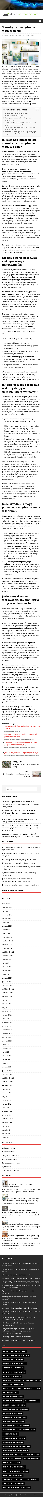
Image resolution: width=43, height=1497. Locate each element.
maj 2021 (5, 1052)
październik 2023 (8, 952)
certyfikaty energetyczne (13, 1368)
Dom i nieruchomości (10, 1152)
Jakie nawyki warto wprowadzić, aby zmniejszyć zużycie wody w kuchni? (20, 133)
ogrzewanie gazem (10, 1434)
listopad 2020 (7, 1074)
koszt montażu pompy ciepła (14, 1405)
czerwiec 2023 (7, 959)
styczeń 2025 (7, 937)
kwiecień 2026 (7, 915)
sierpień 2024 (7, 944)
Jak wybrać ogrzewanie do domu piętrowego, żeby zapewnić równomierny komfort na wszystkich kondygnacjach (21, 1238)
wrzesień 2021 (7, 1037)
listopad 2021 (7, 1030)
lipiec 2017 (6, 1126)
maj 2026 (5, 911)
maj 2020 (5, 1096)
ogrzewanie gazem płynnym (14, 1438)
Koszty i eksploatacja (9, 1159)
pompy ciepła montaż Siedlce (14, 1467)
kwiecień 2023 (7, 967)
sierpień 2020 (7, 1085)
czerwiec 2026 (7, 907)
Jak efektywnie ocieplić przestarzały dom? (16, 1275)
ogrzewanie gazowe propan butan (16, 1446)
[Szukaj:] (21, 789)
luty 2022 (5, 1019)
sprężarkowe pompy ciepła (13, 1479)
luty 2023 (5, 974)
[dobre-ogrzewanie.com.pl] (21, 9)
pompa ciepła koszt (31, 1459)
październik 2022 (8, 989)
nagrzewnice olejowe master (14, 1417)
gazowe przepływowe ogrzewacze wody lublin (21, 1389)
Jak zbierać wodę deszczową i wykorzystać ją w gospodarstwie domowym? (20, 124)
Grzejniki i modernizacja (10, 1155)
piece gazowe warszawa (30, 1455)
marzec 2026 (6, 918)
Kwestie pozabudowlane (11, 1163)
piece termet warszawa (12, 1459)
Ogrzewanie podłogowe (10, 1170)
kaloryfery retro (31, 1401)
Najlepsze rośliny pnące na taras (19, 1210)
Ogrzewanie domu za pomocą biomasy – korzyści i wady (21, 1278)
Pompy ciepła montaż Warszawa (15, 1471)
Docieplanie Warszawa (12, 1376)
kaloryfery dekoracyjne (12, 1401)
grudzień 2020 (7, 1070)
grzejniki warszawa (10, 1393)
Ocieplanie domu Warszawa (13, 1422)
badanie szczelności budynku (14, 1351)
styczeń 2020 (7, 1111)
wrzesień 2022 (7, 993)
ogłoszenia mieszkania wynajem (15, 1450)
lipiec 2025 (6, 933)
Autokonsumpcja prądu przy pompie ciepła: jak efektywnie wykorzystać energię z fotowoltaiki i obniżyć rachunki (19, 812)
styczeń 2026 (7, 926)
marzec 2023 (6, 970)
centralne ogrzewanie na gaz (14, 1364)
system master (31, 1479)
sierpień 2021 (7, 1041)
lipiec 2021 (6, 1045)
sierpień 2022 (7, 996)
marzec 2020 (6, 1104)
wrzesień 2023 (7, 956)
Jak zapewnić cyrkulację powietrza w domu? (23, 1224)
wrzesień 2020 (7, 1082)
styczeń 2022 (7, 1022)
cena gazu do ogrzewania (13, 1360)
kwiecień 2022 (7, 1011)
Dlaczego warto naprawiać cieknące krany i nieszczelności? (19, 119)
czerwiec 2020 (7, 1093)
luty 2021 (5, 1063)
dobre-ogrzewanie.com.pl (25, 35)
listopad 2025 (7, 930)
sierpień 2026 (7, 904)
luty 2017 (5, 1137)
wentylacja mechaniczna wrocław (16, 1488)
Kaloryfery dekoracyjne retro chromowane (16, 1337)
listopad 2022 (7, 985)
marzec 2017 (6, 1134)
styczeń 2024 (7, 948)
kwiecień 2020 (7, 1100)
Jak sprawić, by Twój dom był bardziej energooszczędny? (21, 1282)
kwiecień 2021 (7, 1056)
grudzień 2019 (7, 1115)
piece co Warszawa (10, 1455)
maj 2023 (5, 963)
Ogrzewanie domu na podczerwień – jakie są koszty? (20, 1308)
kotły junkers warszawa (12, 1413)
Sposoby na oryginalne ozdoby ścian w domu (24, 1198)
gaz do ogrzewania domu (13, 1384)
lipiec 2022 (6, 1000)
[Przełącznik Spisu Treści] (35, 110)
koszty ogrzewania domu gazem (15, 1409)
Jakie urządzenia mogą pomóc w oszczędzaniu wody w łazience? (20, 128)
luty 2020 (5, 1108)
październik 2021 (8, 1033)
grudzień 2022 (7, 982)
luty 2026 (5, 922)
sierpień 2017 (7, 1122)
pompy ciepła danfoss (11, 1463)
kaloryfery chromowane (13, 1397)
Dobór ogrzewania (9, 1148)
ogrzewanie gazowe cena (13, 1442)
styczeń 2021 (7, 1067)
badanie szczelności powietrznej (16, 1355)
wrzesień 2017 (7, 1119)
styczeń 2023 (7, 978)
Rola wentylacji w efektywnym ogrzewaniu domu (19, 859)
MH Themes (34, 1495)
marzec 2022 (6, 1015)
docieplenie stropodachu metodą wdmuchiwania (22, 1380)
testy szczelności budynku (13, 1483)
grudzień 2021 (7, 1026)
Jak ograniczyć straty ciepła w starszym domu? (18, 863)
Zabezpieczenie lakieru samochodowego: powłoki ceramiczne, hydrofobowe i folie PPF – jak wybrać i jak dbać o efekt (20, 827)
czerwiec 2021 (7, 1048)
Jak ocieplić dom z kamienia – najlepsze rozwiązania (20, 885)
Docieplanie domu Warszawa (14, 1372)
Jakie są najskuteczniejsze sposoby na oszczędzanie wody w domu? (17, 114)
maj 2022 (5, 1008)
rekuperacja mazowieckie (12, 1475)
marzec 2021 (6, 1059)
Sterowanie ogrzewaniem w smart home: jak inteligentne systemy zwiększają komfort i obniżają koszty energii (20, 804)
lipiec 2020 (6, 1089)
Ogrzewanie (6, 1167)
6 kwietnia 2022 (9, 35)
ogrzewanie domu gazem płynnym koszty (19, 1430)
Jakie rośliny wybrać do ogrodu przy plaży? (21, 753)
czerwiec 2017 (7, 1130)
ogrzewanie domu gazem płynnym (16, 1426)
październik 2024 (8, 941)
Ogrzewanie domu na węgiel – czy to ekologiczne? (19, 1340)
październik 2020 (8, 1078)
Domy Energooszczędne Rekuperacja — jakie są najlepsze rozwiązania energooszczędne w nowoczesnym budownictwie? (18, 1331)
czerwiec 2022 (7, 1004)
